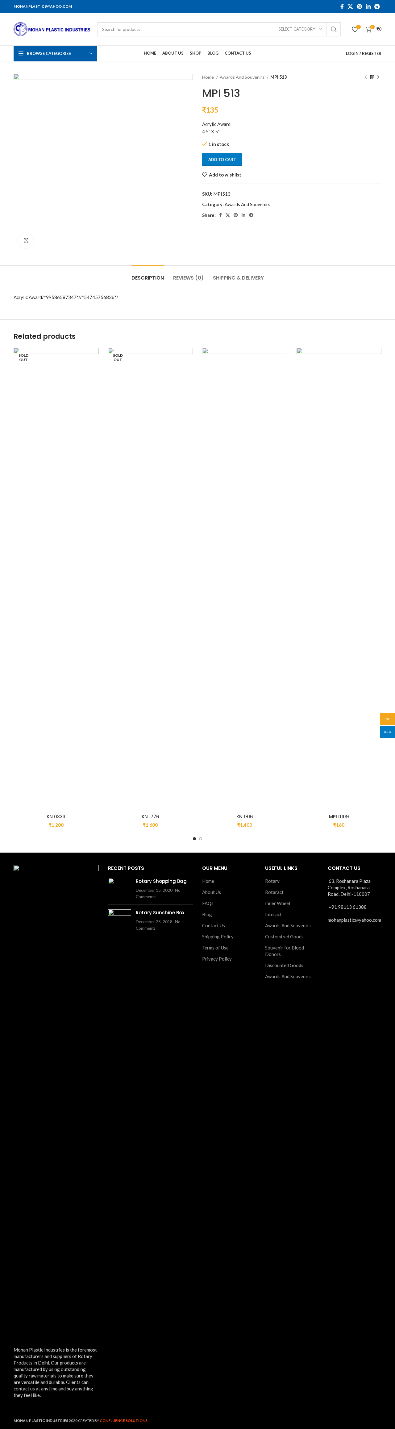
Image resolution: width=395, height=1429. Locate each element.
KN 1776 (150, 816)
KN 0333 (56, 816)
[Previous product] (366, 77)
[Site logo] (52, 28)
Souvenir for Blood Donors (284, 951)
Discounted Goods (284, 965)
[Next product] (378, 77)
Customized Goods (284, 936)
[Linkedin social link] (368, 6)
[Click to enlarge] (26, 240)
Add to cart (222, 159)
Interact (273, 914)
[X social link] (350, 6)
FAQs (208, 903)
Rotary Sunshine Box (160, 912)
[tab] (147, 274)
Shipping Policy (218, 936)
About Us (211, 892)
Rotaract (274, 892)
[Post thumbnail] (119, 889)
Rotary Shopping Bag (161, 881)
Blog (207, 914)
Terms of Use (215, 947)
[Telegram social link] (376, 6)
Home (208, 77)
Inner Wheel (277, 903)
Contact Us (213, 925)
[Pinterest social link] (359, 6)
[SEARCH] (334, 29)
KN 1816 (244, 816)
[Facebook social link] (342, 6)
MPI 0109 (339, 816)
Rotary (272, 881)
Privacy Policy (217, 959)
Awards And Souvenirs (242, 77)
